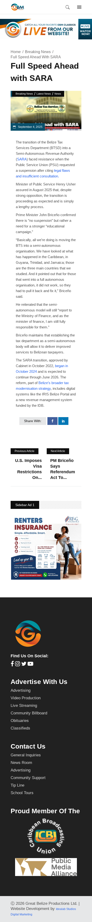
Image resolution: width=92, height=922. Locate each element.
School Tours (22, 793)
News (57, 93)
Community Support (28, 777)
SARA (22, 159)
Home (16, 52)
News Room (21, 762)
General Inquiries (26, 755)
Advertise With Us (39, 681)
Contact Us (28, 746)
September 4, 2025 (29, 127)
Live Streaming (24, 705)
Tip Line (17, 785)
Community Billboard (29, 713)
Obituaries (20, 720)
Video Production (26, 698)
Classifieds (20, 728)
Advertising (20, 690)
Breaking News (38, 52)
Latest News (44, 93)
